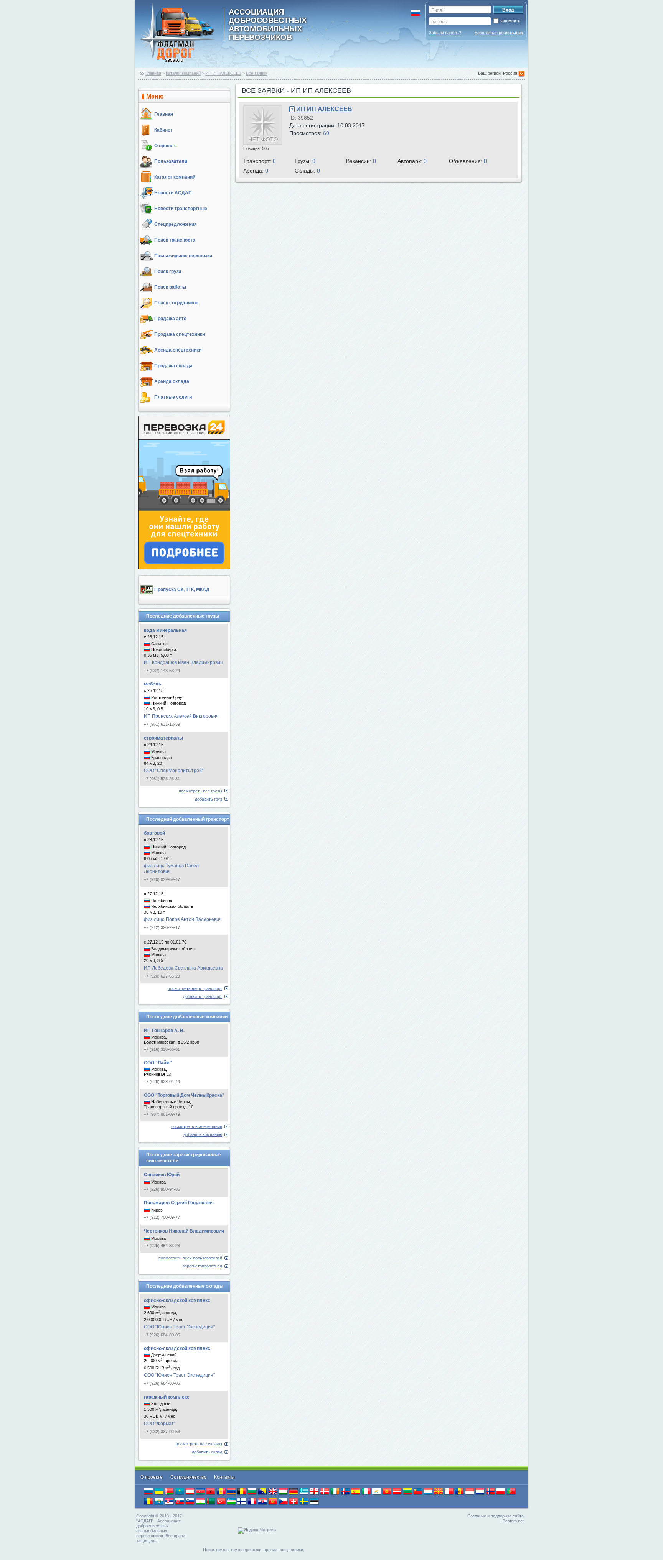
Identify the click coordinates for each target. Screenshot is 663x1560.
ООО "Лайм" (158, 1062)
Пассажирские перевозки (183, 255)
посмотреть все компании (196, 1126)
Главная (153, 73)
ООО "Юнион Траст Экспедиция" (179, 1327)
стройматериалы (163, 738)
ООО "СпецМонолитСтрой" (173, 770)
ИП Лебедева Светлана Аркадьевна (183, 968)
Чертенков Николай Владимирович (184, 1231)
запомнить (510, 20)
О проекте (165, 145)
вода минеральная (165, 630)
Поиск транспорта (174, 240)
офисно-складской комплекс (177, 1300)
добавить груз (208, 799)
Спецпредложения (175, 224)
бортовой (154, 833)
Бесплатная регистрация (499, 32)
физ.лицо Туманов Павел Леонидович (171, 868)
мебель (152, 684)
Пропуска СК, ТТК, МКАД (181, 589)
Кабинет (163, 130)
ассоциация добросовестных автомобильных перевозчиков (268, 24)
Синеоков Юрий (162, 1174)
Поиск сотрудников (176, 303)
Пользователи (170, 161)
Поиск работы (170, 287)
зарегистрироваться (202, 1266)
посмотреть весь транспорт (195, 988)
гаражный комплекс (167, 1397)
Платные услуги (173, 397)
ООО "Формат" (159, 1423)
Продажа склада (173, 365)
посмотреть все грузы (200, 791)
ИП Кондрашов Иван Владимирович (183, 662)
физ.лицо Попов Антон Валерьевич (182, 919)
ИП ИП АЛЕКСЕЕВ (223, 73)
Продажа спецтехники (179, 334)
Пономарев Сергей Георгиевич (179, 1202)
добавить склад (207, 1452)
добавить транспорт (202, 996)
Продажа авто (170, 318)
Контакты (224, 1477)
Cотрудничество (189, 1477)
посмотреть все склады (199, 1444)
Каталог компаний (183, 73)
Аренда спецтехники (177, 350)
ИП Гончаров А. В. (164, 1030)
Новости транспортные (180, 208)
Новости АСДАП (173, 193)
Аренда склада (171, 381)
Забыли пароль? (445, 32)
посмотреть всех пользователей (190, 1258)
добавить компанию (202, 1134)
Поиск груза (167, 271)
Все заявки (256, 73)
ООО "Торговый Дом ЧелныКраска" (184, 1095)
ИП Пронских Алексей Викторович (181, 716)
